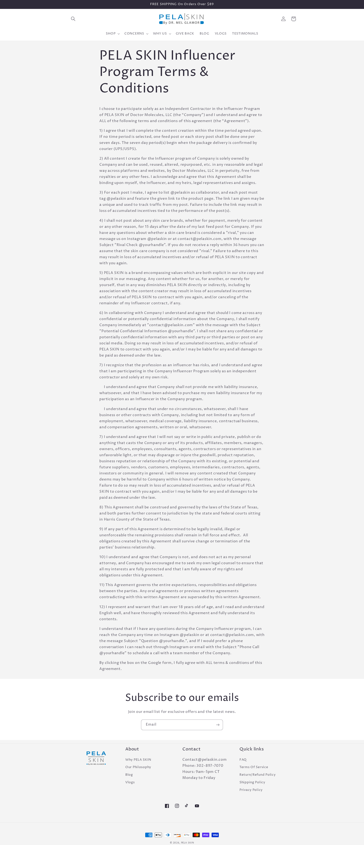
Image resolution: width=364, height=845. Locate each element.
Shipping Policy (252, 782)
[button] (73, 19)
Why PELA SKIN (138, 760)
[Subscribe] (218, 725)
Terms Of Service (253, 767)
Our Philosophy (138, 767)
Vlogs (130, 782)
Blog (129, 775)
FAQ (243, 760)
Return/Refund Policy (257, 775)
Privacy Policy (251, 790)
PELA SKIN (187, 842)
